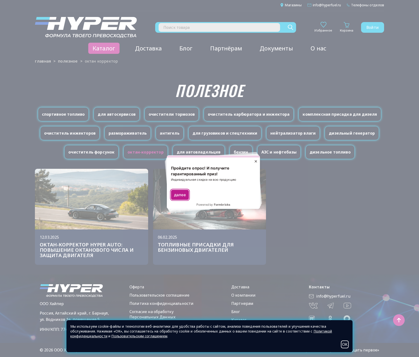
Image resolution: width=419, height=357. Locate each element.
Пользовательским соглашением (139, 336)
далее (180, 195)
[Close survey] (256, 161)
